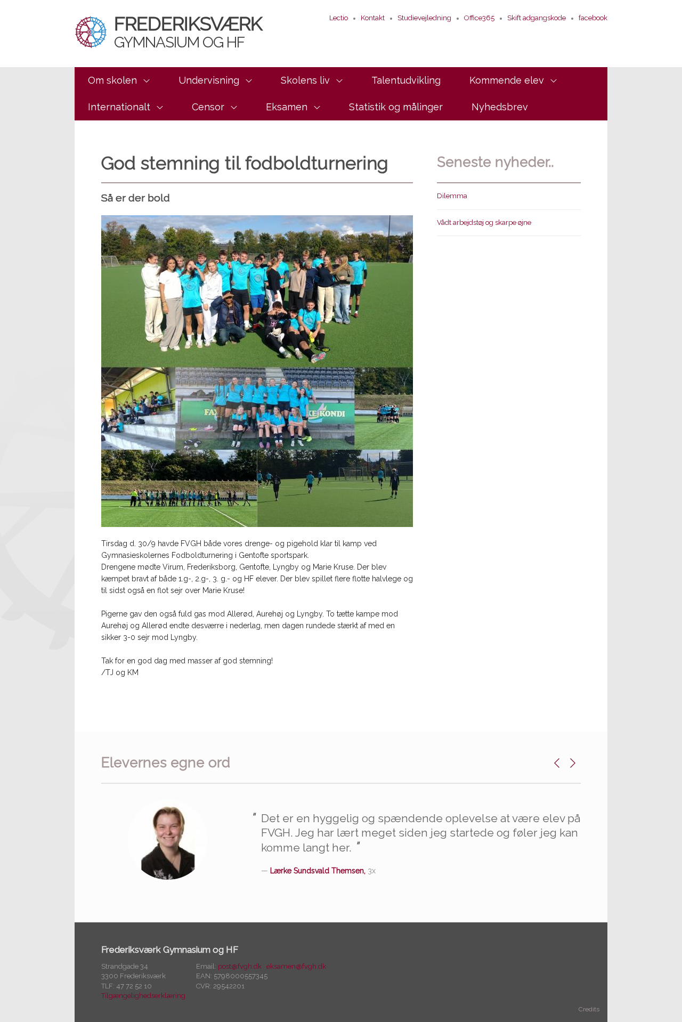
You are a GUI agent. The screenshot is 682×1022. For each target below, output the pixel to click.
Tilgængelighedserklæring (143, 996)
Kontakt (373, 18)
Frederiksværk (188, 31)
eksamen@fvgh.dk (296, 966)
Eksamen (286, 106)
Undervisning (208, 80)
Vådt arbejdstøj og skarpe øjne (484, 222)
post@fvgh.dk (240, 966)
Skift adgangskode (536, 18)
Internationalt (119, 106)
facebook (593, 18)
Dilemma (452, 196)
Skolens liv (305, 80)
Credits (589, 1009)
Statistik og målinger (396, 106)
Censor (208, 106)
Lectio (338, 18)
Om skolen (112, 80)
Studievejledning (424, 18)
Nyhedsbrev (500, 106)
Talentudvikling (406, 80)
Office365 (479, 18)
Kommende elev (506, 80)
